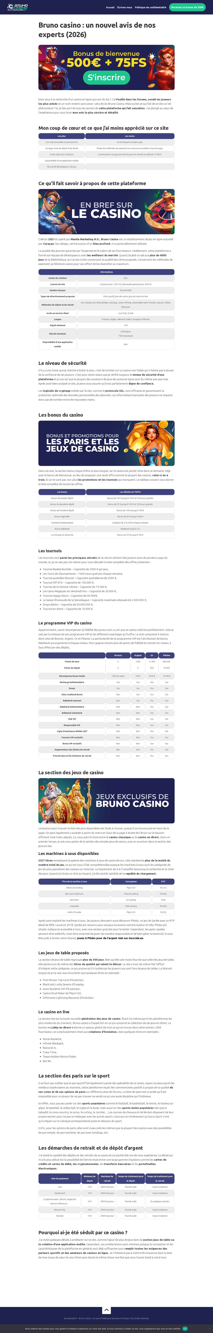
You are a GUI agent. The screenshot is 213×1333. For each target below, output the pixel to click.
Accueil (110, 7)
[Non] (209, 1328)
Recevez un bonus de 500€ (187, 7)
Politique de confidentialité (150, 7)
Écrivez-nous (124, 7)
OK (185, 1328)
